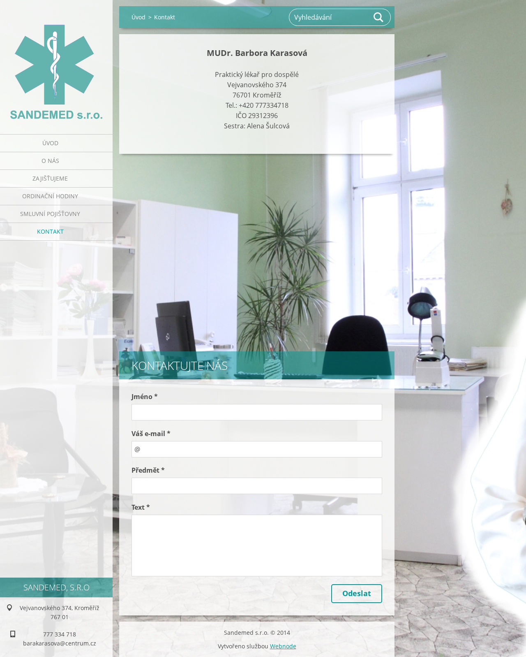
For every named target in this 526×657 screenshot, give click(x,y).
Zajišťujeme (50, 178)
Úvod (50, 143)
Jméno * (145, 396)
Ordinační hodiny (50, 196)
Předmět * (148, 470)
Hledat (379, 17)
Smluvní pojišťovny (50, 214)
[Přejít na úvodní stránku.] (56, 62)
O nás (50, 161)
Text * (141, 507)
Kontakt (50, 231)
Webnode (283, 646)
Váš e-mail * (151, 433)
